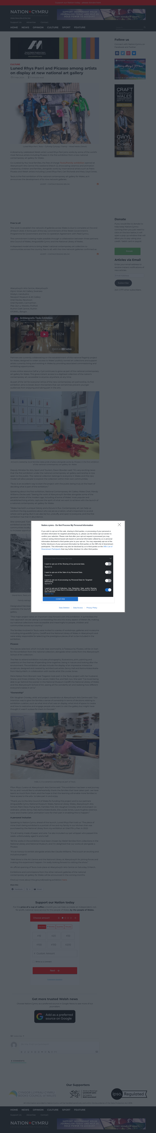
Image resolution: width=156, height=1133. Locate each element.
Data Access (78, 608)
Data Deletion (64, 608)
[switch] (108, 563)
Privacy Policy (92, 608)
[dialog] (78, 566)
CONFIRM (60, 599)
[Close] (120, 525)
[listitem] (78, 558)
